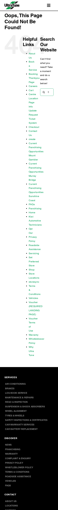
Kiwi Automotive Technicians (35, 220)
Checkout (34, 127)
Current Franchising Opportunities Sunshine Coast (36, 192)
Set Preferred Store (34, 261)
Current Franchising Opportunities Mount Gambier (36, 151)
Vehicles (33, 298)
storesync (34, 281)
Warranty (33, 334)
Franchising (35, 208)
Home (32, 212)
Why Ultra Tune (31, 351)
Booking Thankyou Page (34, 78)
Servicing (34, 253)
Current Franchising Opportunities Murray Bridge (36, 171)
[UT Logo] (11, 2)
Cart (31, 90)
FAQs (32, 204)
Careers (33, 86)
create (32, 139)
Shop (32, 269)
